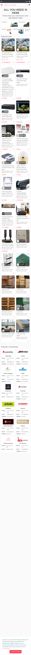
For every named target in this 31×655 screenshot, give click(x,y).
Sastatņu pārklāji (21, 244)
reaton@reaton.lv (25, 431)
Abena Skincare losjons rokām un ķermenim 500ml (22, 167)
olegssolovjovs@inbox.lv (10, 449)
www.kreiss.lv (24, 364)
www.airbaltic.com (11, 416)
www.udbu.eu (24, 381)
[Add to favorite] (13, 62)
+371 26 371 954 (9, 393)
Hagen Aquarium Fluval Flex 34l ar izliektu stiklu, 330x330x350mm (7, 141)
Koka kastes (20, 289)
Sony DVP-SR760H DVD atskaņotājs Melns (22, 80)
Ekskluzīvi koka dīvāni (21, 334)
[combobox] (1, 1)
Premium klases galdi (8, 333)
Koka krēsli (20, 312)
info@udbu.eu (24, 379)
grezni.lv (9, 433)
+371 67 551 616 (24, 428)
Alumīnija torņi (6, 267)
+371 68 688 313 (24, 376)
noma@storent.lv (25, 414)
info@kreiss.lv (24, 361)
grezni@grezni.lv (11, 431)
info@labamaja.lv (11, 361)
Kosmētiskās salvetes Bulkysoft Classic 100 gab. (8, 167)
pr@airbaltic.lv (10, 414)
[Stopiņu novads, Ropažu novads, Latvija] (29, 5)
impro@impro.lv (11, 379)
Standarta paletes (7, 312)
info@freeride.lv (25, 396)
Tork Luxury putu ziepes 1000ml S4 (7, 192)
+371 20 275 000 (24, 411)
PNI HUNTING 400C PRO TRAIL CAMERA (8, 244)
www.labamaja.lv (11, 364)
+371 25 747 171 (24, 446)
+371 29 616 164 (10, 359)
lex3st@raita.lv (25, 449)
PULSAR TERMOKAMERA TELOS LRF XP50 (21, 193)
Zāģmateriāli (5, 289)
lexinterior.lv (24, 451)
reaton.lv (23, 433)
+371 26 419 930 (9, 446)
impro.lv (9, 381)
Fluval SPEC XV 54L (22, 115)
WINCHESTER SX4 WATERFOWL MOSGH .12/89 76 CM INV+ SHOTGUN (7, 219)
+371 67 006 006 (10, 411)
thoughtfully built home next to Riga (7, 53)
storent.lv (23, 416)
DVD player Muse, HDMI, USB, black (7, 115)
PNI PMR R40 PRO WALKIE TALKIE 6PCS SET (23, 218)
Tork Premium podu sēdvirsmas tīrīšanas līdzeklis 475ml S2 (22, 140)
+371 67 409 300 (24, 359)
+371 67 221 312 (10, 376)
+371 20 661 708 (10, 428)
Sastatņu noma (21, 267)
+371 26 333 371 (24, 393)
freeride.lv (23, 399)
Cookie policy (6, 648)
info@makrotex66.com (10, 396)
